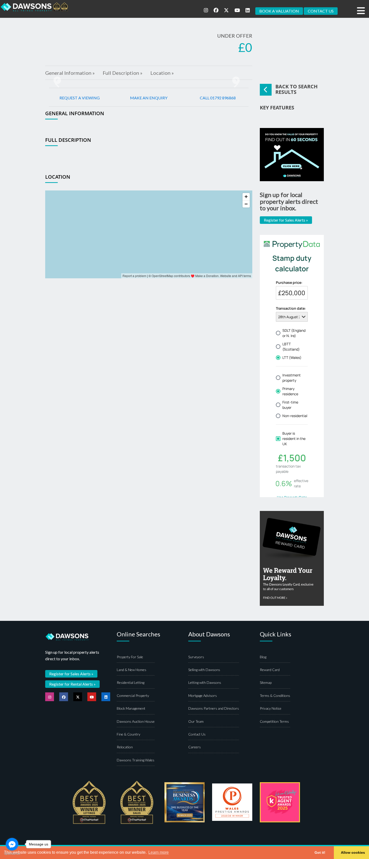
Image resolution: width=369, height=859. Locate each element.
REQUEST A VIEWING (79, 97)
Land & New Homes (131, 670)
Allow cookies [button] (353, 852)
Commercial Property (133, 695)
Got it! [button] (320, 852)
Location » (162, 73)
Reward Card (270, 670)
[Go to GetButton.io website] (12, 853)
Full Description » (122, 73)
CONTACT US (321, 11)
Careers (194, 747)
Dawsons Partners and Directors (213, 708)
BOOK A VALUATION (279, 11)
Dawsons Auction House (136, 721)
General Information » (70, 73)
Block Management (131, 708)
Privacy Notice (270, 708)
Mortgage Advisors (202, 695)
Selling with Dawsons (204, 670)
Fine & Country (128, 734)
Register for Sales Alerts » (286, 220)
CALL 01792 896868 (218, 97)
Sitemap (266, 682)
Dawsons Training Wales (135, 760)
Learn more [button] (158, 852)
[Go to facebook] (12, 844)
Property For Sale (130, 657)
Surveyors (196, 657)
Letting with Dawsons (204, 682)
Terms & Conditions (275, 695)
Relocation (125, 747)
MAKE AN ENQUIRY (148, 97)
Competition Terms (274, 721)
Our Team (196, 721)
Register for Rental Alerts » (72, 684)
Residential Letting (130, 682)
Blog (263, 657)
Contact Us (197, 734)
